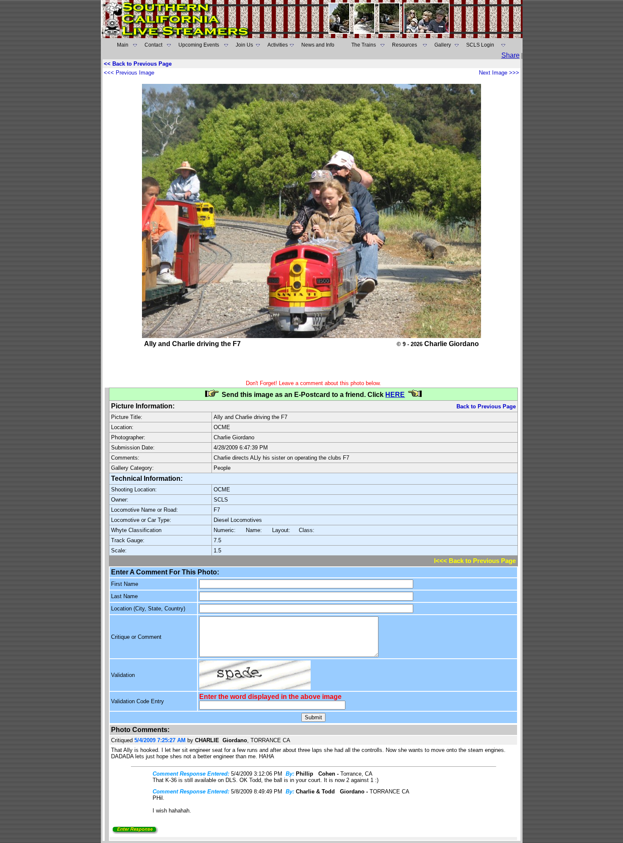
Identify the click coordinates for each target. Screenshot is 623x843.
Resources (404, 45)
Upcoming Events (198, 45)
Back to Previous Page (486, 406)
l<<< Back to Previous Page (475, 560)
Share (510, 55)
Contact (153, 45)
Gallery (442, 45)
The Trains (363, 45)
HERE (395, 394)
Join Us (244, 45)
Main (122, 45)
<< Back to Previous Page (138, 64)
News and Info (317, 45)
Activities (277, 45)
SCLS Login (480, 45)
